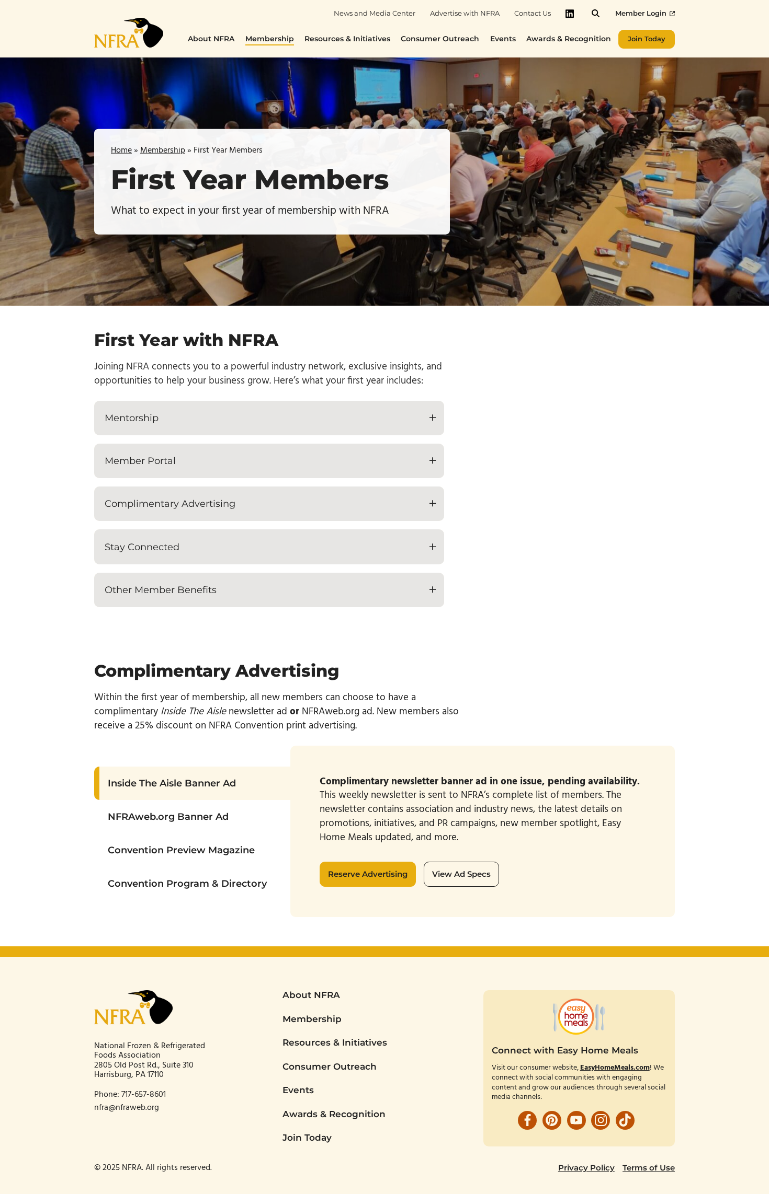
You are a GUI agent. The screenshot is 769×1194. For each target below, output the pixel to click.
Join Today (307, 1137)
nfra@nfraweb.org (126, 1108)
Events (298, 1090)
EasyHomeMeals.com (615, 1068)
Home (121, 150)
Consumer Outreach (329, 1066)
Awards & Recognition (334, 1114)
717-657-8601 (144, 1095)
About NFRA (311, 995)
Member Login (640, 13)
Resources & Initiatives (334, 1042)
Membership (162, 150)
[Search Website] (596, 13)
